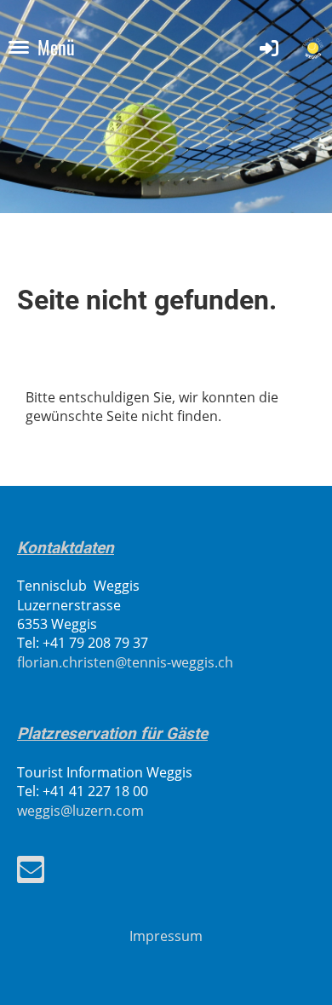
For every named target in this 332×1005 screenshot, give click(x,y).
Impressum (166, 936)
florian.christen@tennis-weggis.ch (125, 662)
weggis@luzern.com (80, 810)
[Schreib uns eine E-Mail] (30, 872)
